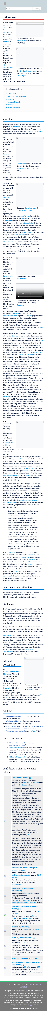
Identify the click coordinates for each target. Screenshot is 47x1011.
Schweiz (24, 218)
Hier (26, 991)
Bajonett (17, 571)
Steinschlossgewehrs (11, 475)
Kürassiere (39, 131)
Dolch (24, 347)
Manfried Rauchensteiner (19, 757)
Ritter (29, 131)
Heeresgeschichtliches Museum (28, 168)
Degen (10, 347)
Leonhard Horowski (17, 747)
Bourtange (20, 305)
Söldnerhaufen (19, 235)
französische (10, 552)
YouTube (33, 731)
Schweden (7, 562)
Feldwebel (6, 396)
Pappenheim (28, 893)
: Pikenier (13, 716)
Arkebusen (15, 313)
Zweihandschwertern (26, 354)
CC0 (38, 967)
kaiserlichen (7, 688)
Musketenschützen (10, 315)
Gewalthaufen (30, 208)
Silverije (27, 967)
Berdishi (31, 564)
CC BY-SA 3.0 (23, 943)
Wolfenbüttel (21, 40)
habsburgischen (28, 223)
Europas (6, 41)
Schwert (39, 345)
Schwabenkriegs (28, 785)
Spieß (6, 53)
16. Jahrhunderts (8, 66)
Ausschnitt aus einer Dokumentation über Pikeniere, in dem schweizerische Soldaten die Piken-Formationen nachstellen (24, 728)
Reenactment (22, 278)
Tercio (41, 327)
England (30, 555)
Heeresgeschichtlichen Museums (24, 902)
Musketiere (21, 163)
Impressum (14, 1008)
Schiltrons (25, 216)
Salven (26, 470)
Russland (32, 559)
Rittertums (28, 232)
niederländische (23, 557)
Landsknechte (8, 276)
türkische (34, 569)
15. (4, 27)
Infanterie (6, 37)
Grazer (8, 697)
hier (18, 991)
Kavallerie (29, 468)
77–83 (30, 834)
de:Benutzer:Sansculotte (21, 875)
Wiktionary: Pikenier (13, 721)
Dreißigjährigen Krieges (28, 71)
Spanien (29, 315)
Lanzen (6, 154)
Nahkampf (15, 336)
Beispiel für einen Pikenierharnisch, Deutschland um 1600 (22, 744)
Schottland (7, 197)
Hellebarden (7, 220)
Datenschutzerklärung (29, 1008)
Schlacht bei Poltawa (30, 562)
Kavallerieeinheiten (14, 126)
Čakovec (29, 689)
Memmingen (21, 75)
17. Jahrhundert (7, 31)
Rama (26, 929)
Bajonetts (28, 475)
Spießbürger (7, 635)
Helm (41, 340)
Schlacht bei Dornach (24, 210)
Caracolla (22, 459)
